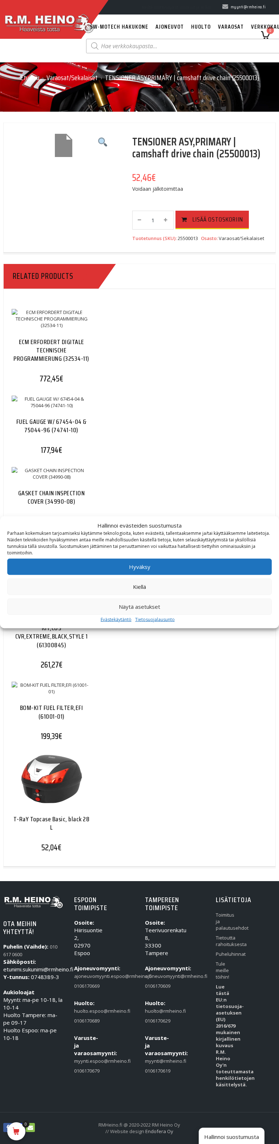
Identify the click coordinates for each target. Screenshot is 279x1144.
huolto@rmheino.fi (155, 1011)
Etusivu (29, 77)
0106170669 (84, 986)
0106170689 (84, 1020)
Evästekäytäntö (116, 619)
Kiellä (139, 586)
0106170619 (155, 1070)
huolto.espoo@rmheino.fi (84, 1011)
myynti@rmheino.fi (155, 1061)
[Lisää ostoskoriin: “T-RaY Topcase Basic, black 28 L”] (37, 785)
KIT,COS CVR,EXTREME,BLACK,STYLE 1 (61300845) (51, 636)
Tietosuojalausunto (155, 619)
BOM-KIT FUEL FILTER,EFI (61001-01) (51, 712)
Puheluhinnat (226, 954)
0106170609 (155, 986)
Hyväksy (139, 566)
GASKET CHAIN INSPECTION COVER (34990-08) (51, 497)
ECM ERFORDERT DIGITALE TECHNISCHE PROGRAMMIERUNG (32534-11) (51, 350)
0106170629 (155, 1020)
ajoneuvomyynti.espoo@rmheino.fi (84, 976)
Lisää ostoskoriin (218, 219)
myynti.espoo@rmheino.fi (84, 1061)
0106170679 (84, 1070)
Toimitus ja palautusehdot (226, 921)
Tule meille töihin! (222, 970)
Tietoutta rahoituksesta (226, 940)
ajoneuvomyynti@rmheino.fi (155, 976)
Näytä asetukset (139, 606)
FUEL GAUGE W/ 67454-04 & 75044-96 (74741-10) (51, 426)
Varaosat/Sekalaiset (72, 77)
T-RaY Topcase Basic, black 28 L (51, 823)
